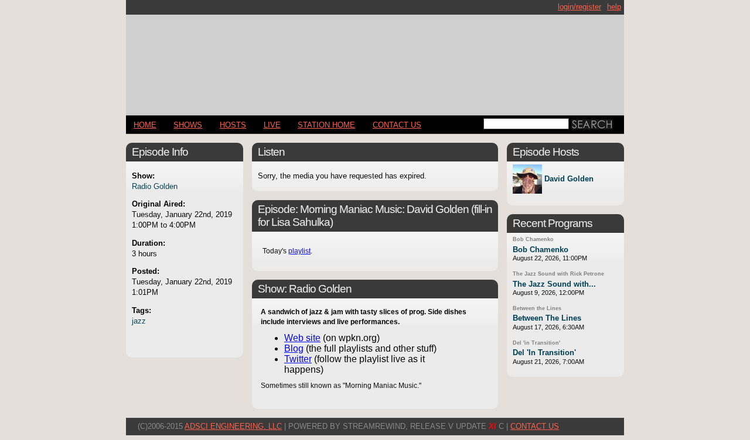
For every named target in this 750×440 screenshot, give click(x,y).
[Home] (375, 60)
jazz (139, 321)
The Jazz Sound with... (554, 284)
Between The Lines (547, 318)
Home (145, 125)
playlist (299, 251)
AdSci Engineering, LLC (233, 426)
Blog (294, 348)
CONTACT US (397, 125)
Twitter (298, 359)
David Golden (569, 179)
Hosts (233, 125)
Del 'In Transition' (544, 352)
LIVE (272, 125)
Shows (187, 125)
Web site (302, 338)
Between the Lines (537, 308)
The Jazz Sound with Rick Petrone (558, 274)
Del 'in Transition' (536, 343)
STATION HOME (326, 125)
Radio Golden (155, 186)
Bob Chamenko (533, 239)
